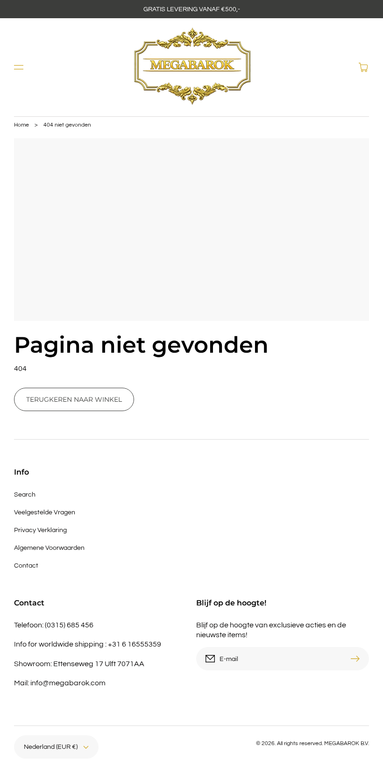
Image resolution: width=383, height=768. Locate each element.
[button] (18, 67)
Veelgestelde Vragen (44, 512)
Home (21, 125)
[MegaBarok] (192, 67)
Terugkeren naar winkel (74, 399)
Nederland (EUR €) (51, 747)
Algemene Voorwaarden (49, 548)
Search (24, 494)
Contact (26, 565)
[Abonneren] (357, 658)
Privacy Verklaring (40, 530)
